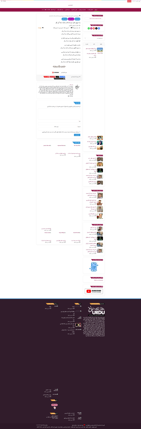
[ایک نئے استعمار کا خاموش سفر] (100, 164)
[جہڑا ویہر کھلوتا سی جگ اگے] (59, 148)
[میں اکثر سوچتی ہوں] (100, 148)
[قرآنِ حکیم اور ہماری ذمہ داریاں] (100, 94)
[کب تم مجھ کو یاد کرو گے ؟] (44, 235)
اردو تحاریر (67, 9)
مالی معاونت (73, 427)
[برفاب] (55, 347)
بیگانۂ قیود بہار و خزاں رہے (46, 228)
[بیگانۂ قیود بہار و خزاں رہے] (44, 186)
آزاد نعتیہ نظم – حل (92, 158)
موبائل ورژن (60, 427)
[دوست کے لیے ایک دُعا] (100, 143)
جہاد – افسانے (48, 390)
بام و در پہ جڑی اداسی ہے (69, 413)
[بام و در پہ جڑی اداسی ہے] (78, 414)
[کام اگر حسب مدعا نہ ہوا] (73, 235)
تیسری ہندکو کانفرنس (92, 181)
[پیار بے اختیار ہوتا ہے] (55, 396)
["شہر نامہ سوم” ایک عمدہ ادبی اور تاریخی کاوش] (100, 177)
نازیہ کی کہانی (93, 227)
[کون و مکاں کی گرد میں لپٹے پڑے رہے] (78, 319)
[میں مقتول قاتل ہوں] (100, 216)
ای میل (78, 126)
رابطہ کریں (83, 427)
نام (79, 121)
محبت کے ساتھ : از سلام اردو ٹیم (77, 425)
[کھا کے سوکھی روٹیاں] (100, 138)
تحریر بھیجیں (94, 427)
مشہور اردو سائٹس (54, 427)
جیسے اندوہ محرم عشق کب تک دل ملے (74, 154)
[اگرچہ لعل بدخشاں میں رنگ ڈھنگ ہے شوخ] (78, 325)
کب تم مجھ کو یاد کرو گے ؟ (46, 240)
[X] (69, 96)
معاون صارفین (88, 427)
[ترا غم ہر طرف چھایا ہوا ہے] (59, 235)
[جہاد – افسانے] (55, 391)
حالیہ (94, 44)
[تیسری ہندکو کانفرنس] (100, 183)
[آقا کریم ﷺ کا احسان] (100, 233)
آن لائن (55, 416)
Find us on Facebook (98, 280)
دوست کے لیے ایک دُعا (91, 141)
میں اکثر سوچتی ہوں (92, 146)
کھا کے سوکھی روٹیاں (92, 136)
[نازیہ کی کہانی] (100, 229)
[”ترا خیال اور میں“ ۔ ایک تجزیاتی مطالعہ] (78, 370)
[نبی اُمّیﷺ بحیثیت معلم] (100, 50)
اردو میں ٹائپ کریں (46, 427)
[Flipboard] (55, 72)
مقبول (101, 44)
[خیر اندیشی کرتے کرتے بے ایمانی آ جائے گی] (100, 202)
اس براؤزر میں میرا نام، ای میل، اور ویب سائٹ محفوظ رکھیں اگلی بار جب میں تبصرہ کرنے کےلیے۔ (60, 132)
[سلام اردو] (70, 5)
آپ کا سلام (53, 9)
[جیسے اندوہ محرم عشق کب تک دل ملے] (73, 148)
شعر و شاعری (74, 9)
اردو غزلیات (68, 16)
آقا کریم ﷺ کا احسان (91, 232)
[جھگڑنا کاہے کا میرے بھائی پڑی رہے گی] (78, 313)
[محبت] (78, 308)
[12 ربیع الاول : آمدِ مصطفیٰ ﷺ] (100, 170)
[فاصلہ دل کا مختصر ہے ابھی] (78, 419)
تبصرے (87, 44)
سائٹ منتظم (76, 28)
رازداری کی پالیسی (66, 427)
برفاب (50, 306)
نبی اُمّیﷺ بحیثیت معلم (91, 48)
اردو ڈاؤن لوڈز (60, 9)
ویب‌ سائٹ (56, 126)
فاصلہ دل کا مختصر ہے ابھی (69, 418)
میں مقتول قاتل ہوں (92, 214)
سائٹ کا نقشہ (39, 427)
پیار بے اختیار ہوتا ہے (47, 394)
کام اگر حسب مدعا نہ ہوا (76, 240)
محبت (73, 306)
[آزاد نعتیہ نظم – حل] (100, 159)
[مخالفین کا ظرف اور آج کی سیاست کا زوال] (100, 245)
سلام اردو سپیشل (82, 9)
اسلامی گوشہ (90, 9)
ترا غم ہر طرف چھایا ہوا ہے (61, 240)
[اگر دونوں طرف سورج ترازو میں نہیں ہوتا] (100, 209)
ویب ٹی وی (78, 427)
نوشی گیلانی (64, 19)
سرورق (96, 9)
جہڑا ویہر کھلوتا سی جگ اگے (60, 153)
